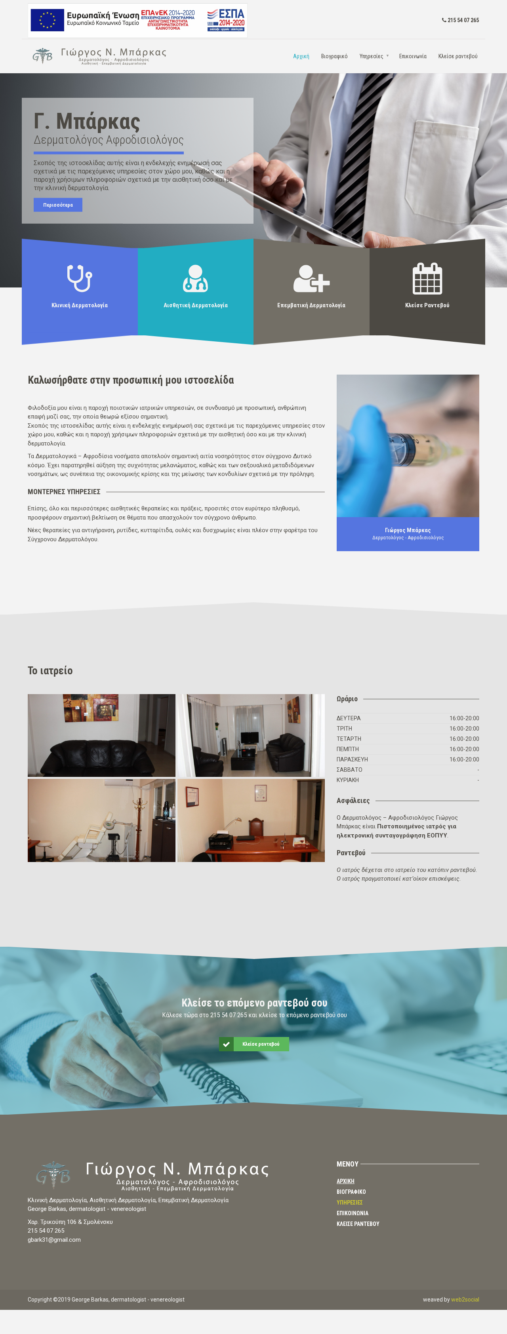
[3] (101, 735)
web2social (465, 1299)
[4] (251, 820)
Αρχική (301, 56)
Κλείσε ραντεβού (458, 56)
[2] (101, 820)
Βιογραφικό (334, 56)
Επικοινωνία (413, 56)
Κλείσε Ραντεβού (358, 1224)
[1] (251, 735)
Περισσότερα (58, 205)
